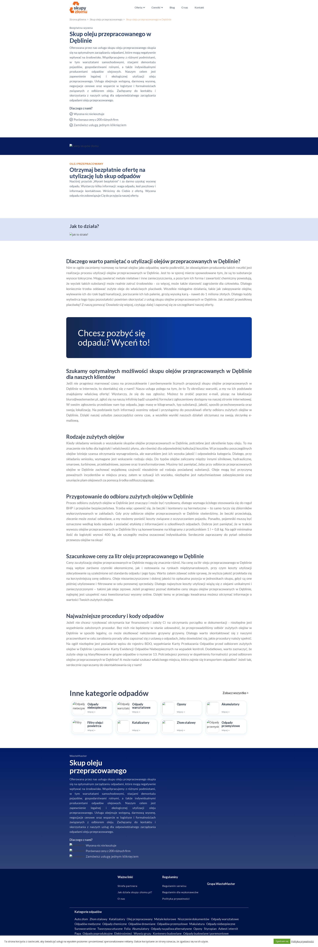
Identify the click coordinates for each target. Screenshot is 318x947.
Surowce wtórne (85, 928)
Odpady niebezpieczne (220, 924)
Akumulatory (140, 928)
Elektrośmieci (123, 933)
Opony (197, 928)
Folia (127, 928)
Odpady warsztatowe (225, 919)
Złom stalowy (98, 919)
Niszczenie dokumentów (193, 919)
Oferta (138, 7)
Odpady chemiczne (114, 924)
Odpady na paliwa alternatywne (171, 928)
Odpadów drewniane (141, 924)
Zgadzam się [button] (282, 941)
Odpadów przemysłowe (172, 924)
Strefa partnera (127, 885)
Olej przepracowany (140, 919)
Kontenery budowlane (167, 933)
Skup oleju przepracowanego (106, 19)
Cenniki (156, 7)
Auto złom (81, 919)
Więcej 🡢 (91, 712)
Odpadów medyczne (88, 924)
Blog (172, 7)
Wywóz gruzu (142, 933)
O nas (184, 7)
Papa (78, 933)
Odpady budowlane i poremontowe (206, 933)
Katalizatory (117, 919)
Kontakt (199, 7)
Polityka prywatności (176, 898)
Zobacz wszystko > (235, 693)
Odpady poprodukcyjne (98, 933)
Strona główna (78, 19)
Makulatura (197, 924)
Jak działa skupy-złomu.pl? (135, 892)
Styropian (210, 928)
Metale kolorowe (165, 919)
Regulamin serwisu (174, 885)
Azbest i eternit (228, 928)
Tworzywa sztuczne (110, 928)
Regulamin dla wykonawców (180, 892)
